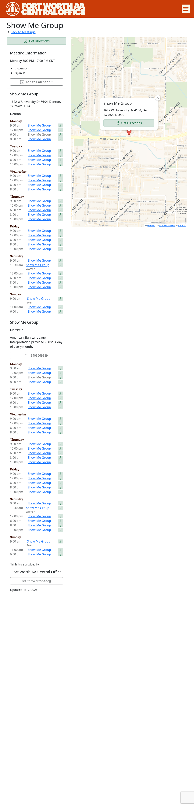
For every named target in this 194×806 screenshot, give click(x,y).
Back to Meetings (23, 32)
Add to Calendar (38, 82)
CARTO (182, 225)
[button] (186, 9)
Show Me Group (39, 125)
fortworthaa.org (39, 581)
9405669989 (39, 355)
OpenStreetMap (167, 225)
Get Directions (39, 41)
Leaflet (151, 225)
